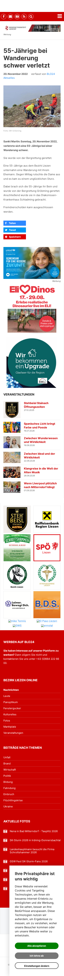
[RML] (31, 362)
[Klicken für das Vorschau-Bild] (32, 106)
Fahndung (9, 788)
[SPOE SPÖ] (47, 547)
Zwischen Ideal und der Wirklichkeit (39, 455)
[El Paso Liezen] (47, 621)
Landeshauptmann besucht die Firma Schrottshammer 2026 (32, 851)
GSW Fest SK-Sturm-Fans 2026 (29, 861)
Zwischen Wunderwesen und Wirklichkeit (41, 440)
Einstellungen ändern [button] (36, 965)
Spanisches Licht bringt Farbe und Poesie (39, 425)
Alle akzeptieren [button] (36, 945)
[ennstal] (47, 625)
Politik (7, 775)
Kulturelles (9, 714)
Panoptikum (10, 702)
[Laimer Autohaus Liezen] (17, 604)
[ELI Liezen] (31, 308)
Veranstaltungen (13, 732)
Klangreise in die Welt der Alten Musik (41, 470)
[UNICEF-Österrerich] (32, 263)
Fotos (6, 720)
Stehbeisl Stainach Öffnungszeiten (36, 404)
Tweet (12, 229)
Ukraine (8, 806)
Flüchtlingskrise (13, 800)
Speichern (15, 236)
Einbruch (8, 794)
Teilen (12, 223)
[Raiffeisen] (47, 519)
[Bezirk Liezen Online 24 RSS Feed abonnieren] (24, 16)
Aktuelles (9, 77)
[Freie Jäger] (17, 576)
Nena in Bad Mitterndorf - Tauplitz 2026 (34, 831)
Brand (7, 763)
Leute (6, 696)
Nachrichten (11, 689)
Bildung (8, 782)
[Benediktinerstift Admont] (32, 28)
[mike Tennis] (17, 621)
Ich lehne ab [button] (37, 955)
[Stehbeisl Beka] (17, 519)
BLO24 (51, 74)
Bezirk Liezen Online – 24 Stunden (22, 6)
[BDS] (47, 604)
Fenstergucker (12, 708)
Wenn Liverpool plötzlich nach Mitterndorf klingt (40, 485)
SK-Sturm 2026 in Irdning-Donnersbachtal (35, 840)
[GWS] (17, 625)
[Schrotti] (17, 547)
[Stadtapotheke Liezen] (47, 576)
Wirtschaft (9, 769)
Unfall (6, 757)
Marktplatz (9, 726)
